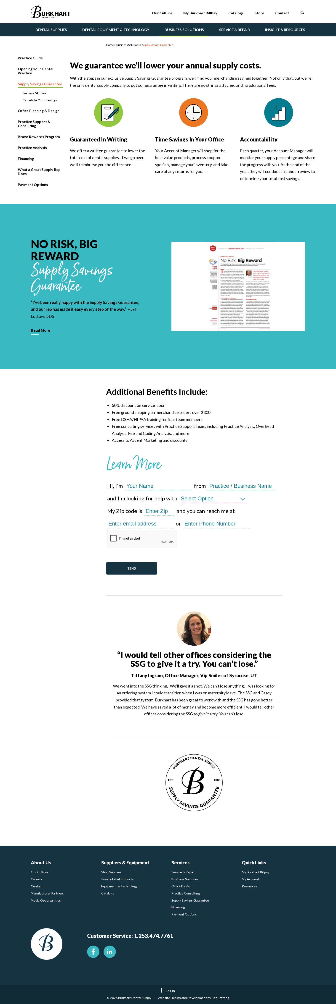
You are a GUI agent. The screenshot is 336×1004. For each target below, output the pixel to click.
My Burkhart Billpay (255, 872)
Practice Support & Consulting (34, 123)
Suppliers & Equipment (125, 862)
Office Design (181, 886)
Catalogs (107, 893)
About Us (41, 862)
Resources (249, 886)
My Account (250, 879)
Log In (170, 991)
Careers (36, 879)
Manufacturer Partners (47, 893)
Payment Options (33, 184)
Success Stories (34, 93)
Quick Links (254, 862)
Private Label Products (117, 879)
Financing (26, 158)
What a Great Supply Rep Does (39, 171)
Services (180, 862)
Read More (40, 330)
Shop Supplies (111, 872)
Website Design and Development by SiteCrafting (193, 998)
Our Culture (39, 872)
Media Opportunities (46, 900)
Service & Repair (183, 872)
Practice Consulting (185, 893)
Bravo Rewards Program (39, 136)
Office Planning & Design (38, 110)
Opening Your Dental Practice (35, 71)
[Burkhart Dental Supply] (51, 12)
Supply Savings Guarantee (40, 84)
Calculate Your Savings (39, 100)
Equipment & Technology (119, 886)
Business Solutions (185, 879)
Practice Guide (30, 58)
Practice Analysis (32, 147)
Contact (37, 886)
